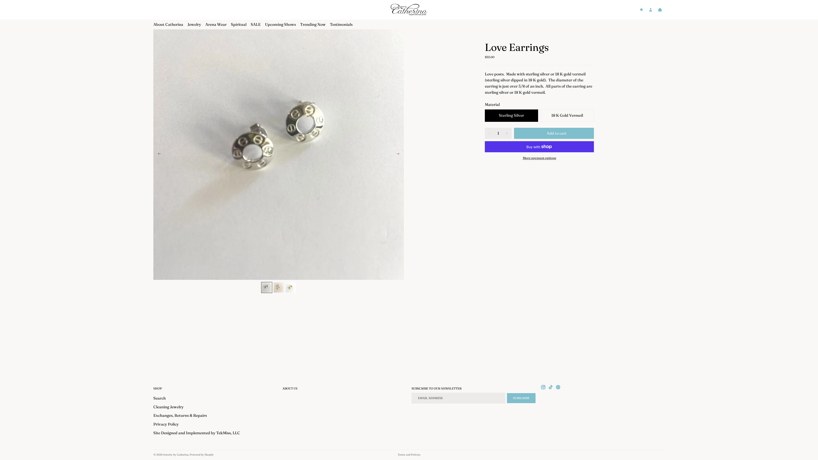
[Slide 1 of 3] (267, 287)
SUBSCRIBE (521, 398)
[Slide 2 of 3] (279, 287)
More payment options (539, 158)
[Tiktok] (550, 387)
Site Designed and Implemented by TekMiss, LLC (196, 432)
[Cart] (660, 9)
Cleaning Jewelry (168, 406)
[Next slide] (399, 154)
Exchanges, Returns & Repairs (180, 415)
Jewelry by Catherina (176, 454)
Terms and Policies (409, 454)
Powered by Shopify (202, 454)
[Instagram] (543, 387)
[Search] (641, 9)
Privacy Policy (166, 424)
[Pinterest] (558, 387)
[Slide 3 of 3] (290, 287)
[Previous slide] (158, 154)
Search (159, 398)
